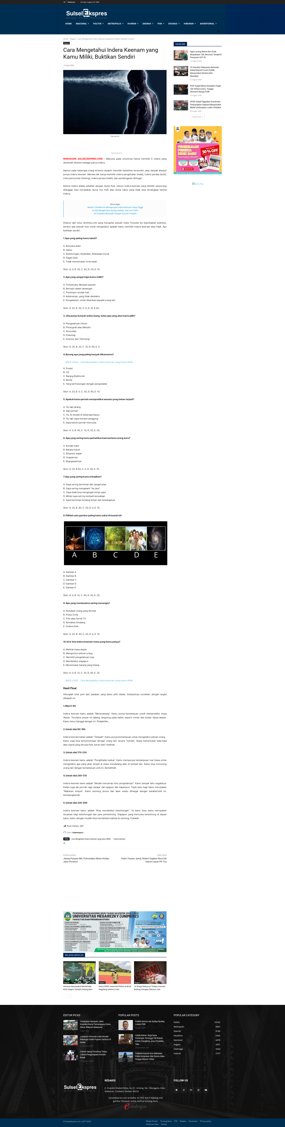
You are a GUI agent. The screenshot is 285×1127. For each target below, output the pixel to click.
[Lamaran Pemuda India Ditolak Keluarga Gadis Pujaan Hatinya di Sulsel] (70, 1040)
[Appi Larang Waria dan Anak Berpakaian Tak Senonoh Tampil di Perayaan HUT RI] (181, 55)
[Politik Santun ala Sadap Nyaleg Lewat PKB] (125, 1025)
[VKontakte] (206, 1090)
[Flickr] (191, 1090)
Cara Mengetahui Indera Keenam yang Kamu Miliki (91, 839)
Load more (196, 116)
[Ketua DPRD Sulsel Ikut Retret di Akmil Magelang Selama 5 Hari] (115, 972)
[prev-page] (65, 996)
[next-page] (70, 996)
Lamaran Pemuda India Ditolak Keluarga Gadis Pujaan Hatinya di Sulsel (95, 1039)
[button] (218, 30)
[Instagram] (198, 1090)
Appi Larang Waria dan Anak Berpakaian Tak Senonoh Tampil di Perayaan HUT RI (205, 54)
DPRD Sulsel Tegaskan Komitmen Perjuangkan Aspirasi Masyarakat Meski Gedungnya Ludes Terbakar (205, 104)
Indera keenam (119, 839)
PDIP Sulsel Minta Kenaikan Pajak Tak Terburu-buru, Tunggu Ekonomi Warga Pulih (205, 89)
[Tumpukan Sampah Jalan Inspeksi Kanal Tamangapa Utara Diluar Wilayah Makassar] (70, 1025)
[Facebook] (184, 1090)
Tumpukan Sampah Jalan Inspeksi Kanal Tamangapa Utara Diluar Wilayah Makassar (95, 1024)
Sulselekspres (77, 832)
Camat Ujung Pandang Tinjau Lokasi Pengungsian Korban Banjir (93, 1054)
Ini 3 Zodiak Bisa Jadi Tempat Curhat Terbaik (115, 213)
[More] (115, 843)
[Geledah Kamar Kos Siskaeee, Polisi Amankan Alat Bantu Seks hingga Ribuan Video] (125, 1057)
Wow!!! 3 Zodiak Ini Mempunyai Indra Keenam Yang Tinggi (115, 207)
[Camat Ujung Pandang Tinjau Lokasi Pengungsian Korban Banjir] (70, 1055)
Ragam (73, 39)
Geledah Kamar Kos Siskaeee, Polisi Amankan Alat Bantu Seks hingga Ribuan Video (149, 1056)
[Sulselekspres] (65, 832)
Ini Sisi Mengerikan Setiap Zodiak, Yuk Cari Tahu (115, 210)
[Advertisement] (115, 890)
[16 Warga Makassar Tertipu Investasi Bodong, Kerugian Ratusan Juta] (150, 972)
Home (65, 39)
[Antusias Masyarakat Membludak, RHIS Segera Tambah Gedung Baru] (79, 972)
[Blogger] (176, 1090)
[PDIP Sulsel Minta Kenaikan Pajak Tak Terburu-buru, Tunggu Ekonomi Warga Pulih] (181, 90)
